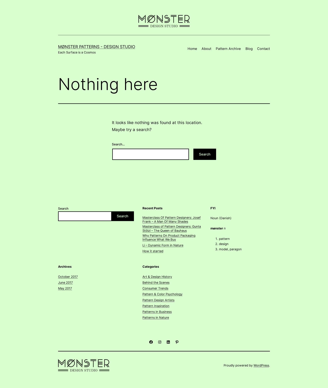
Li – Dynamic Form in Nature (162, 245)
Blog (249, 49)
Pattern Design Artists (158, 300)
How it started (152, 251)
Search (63, 208)
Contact (263, 49)
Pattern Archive (228, 49)
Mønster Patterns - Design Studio (96, 46)
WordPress (261, 365)
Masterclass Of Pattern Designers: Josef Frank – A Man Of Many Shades (171, 219)
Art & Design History (157, 276)
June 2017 (65, 282)
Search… (118, 144)
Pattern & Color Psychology (162, 294)
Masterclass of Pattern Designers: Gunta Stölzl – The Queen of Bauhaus (171, 228)
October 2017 (68, 276)
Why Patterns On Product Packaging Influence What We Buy (168, 237)
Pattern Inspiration (155, 306)
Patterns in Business (157, 312)
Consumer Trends (155, 288)
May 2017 (65, 288)
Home (192, 49)
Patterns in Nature (155, 317)
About (206, 49)
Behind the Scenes (155, 282)
